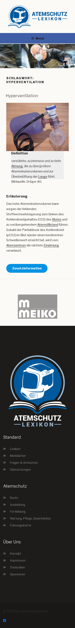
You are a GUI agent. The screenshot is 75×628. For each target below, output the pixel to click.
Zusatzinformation (27, 268)
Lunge (42, 176)
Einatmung (51, 245)
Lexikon (15, 449)
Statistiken (17, 567)
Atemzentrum (16, 245)
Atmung (17, 166)
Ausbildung (17, 505)
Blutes (56, 219)
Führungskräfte (20, 525)
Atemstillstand (47, 225)
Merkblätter (18, 456)
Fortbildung (17, 511)
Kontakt (15, 553)
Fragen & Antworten (24, 463)
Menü (40, 38)
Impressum (18, 560)
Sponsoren (17, 574)
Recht (14, 498)
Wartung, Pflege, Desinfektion (30, 518)
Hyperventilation (22, 95)
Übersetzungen (20, 469)
